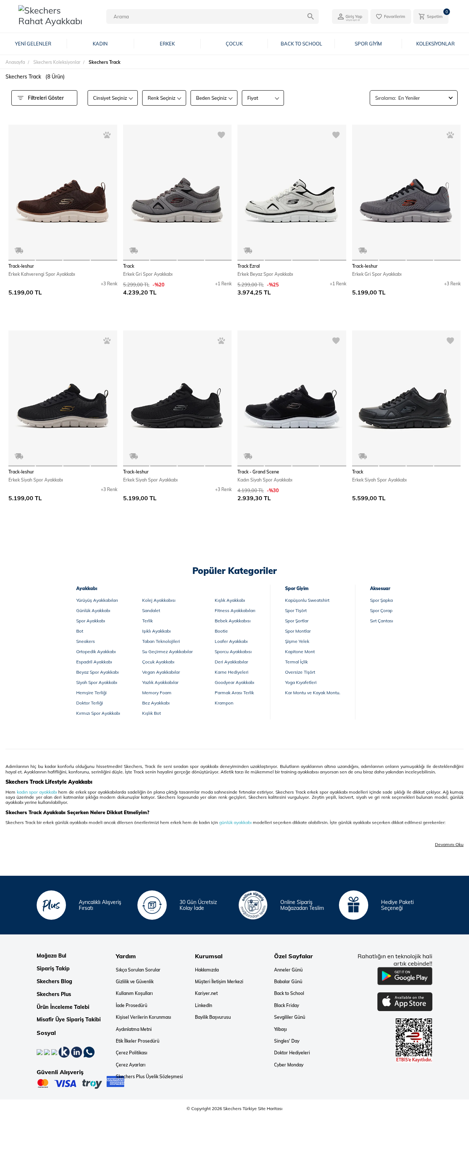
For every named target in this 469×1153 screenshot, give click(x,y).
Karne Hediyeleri (231, 672)
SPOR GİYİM (368, 44)
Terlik (147, 620)
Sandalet (151, 610)
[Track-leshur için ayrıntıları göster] (62, 193)
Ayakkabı (86, 588)
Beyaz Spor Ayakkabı (97, 672)
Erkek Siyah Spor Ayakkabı (35, 480)
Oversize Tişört (300, 672)
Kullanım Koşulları (134, 993)
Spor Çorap (381, 610)
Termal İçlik (296, 662)
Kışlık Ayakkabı (230, 600)
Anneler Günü (288, 970)
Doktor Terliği (89, 703)
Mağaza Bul (51, 956)
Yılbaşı (280, 1029)
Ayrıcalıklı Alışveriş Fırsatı (100, 905)
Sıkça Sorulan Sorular (138, 970)
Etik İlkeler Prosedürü (137, 1041)
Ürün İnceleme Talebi (63, 1007)
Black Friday (286, 1005)
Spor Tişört (296, 610)
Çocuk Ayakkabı (158, 662)
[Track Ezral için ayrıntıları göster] (291, 193)
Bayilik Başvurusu (213, 1017)
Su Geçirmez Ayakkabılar (167, 651)
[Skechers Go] (456, 1134)
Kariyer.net (206, 993)
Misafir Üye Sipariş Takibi (69, 1020)
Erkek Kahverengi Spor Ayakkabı (41, 274)
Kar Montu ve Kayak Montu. (312, 692)
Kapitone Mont (300, 651)
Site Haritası (269, 1108)
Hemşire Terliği (91, 692)
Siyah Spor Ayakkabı (96, 682)
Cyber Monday (288, 1065)
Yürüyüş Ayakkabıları (97, 600)
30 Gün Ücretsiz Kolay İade (198, 905)
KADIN (100, 44)
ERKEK (167, 44)
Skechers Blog (54, 981)
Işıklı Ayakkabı (156, 631)
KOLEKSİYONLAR (435, 44)
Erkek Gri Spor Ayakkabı (148, 274)
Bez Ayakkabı (156, 703)
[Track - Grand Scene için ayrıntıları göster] (291, 398)
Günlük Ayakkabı (93, 610)
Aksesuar (380, 588)
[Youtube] (55, 1051)
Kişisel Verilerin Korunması (143, 1017)
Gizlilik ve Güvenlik (135, 981)
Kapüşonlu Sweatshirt (307, 600)
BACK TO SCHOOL (301, 44)
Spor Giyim (297, 588)
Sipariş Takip (53, 969)
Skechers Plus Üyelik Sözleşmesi (149, 1076)
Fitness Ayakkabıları (235, 610)
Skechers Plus (54, 994)
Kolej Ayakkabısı (159, 600)
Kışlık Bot (151, 713)
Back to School (289, 993)
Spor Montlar (298, 631)
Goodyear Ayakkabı (234, 682)
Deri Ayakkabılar (231, 662)
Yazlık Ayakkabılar (160, 682)
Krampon (224, 703)
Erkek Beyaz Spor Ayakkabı (265, 274)
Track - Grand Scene (258, 472)
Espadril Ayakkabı (94, 662)
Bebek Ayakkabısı (233, 620)
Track (128, 266)
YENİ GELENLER (33, 44)
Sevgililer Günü (289, 1017)
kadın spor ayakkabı (37, 792)
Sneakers (85, 641)
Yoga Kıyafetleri (301, 682)
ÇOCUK (234, 44)
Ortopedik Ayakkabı (96, 651)
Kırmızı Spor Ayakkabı (98, 713)
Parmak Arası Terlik (234, 692)
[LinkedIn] (77, 1051)
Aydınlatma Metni (134, 1029)
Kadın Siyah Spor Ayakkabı (264, 480)
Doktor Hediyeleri (292, 1052)
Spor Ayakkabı (90, 620)
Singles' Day (286, 1041)
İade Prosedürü (131, 1005)
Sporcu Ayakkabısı (233, 651)
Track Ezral (248, 266)
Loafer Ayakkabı (231, 641)
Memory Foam (156, 692)
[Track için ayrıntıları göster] (177, 193)
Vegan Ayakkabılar (161, 672)
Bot (79, 631)
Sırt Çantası (381, 620)
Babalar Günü (288, 981)
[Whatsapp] (89, 1051)
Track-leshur (21, 266)
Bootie (221, 631)
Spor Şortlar (297, 620)
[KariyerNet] (65, 1051)
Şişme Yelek (297, 641)
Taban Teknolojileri (161, 641)
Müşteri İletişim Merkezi (219, 981)
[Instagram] (47, 1051)
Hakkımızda (207, 970)
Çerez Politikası (131, 1052)
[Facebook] (40, 1051)
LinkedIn (203, 1005)
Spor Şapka (381, 600)
